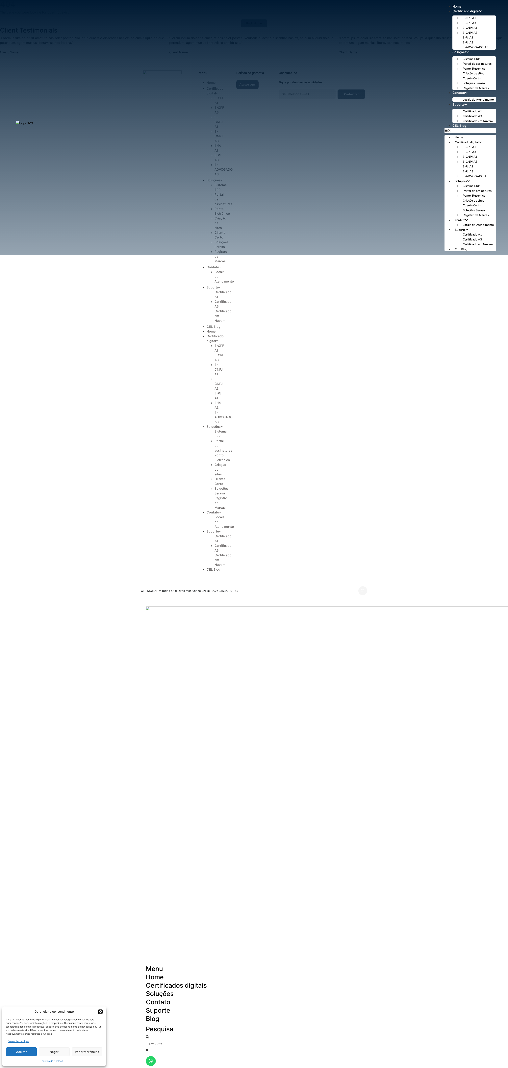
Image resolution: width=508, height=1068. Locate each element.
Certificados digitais (176, 985)
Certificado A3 (472, 116)
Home (456, 6)
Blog (152, 1019)
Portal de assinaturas (477, 64)
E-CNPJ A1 (470, 28)
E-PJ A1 (468, 37)
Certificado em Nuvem (478, 121)
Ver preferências (87, 1052)
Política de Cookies (52, 1060)
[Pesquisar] (147, 1036)
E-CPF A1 (469, 18)
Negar (54, 1052)
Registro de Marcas (476, 88)
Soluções (459, 52)
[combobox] (254, 1043)
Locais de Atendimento (478, 100)
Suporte (458, 104)
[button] (100, 1012)
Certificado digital (465, 11)
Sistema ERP (471, 59)
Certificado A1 (472, 111)
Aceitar (21, 1052)
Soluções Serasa (474, 83)
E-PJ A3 (468, 42)
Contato (458, 93)
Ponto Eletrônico (474, 69)
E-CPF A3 (469, 23)
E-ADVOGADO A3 (475, 47)
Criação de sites (473, 73)
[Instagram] (362, 590)
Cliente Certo (471, 78)
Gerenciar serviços (18, 1041)
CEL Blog (459, 126)
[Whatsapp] (151, 1061)
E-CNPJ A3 (470, 33)
